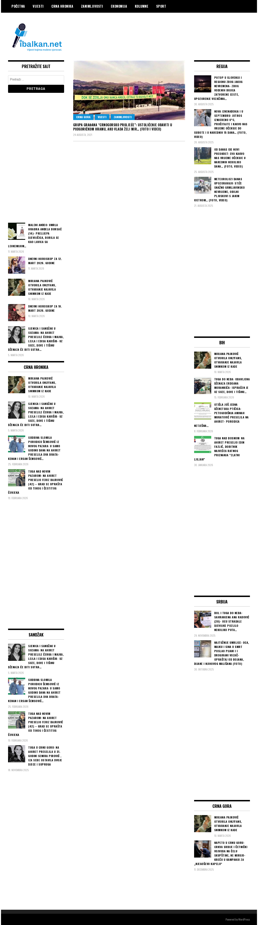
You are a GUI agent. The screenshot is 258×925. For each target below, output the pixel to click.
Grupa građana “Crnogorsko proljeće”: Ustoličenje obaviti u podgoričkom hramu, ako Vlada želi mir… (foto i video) (122, 126)
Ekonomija (119, 6)
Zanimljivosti (92, 6)
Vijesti (38, 6)
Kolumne (142, 6)
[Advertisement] (176, 29)
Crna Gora (83, 117)
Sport (161, 6)
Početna (18, 6)
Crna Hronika (62, 6)
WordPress (244, 919)
